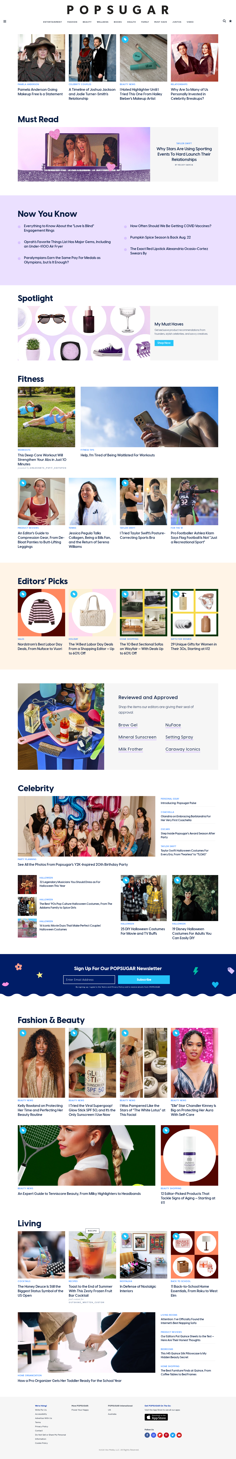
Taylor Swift (127, 528)
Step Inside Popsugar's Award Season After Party (188, 835)
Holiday (73, 639)
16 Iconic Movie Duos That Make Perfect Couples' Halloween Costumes (70, 927)
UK (109, 1410)
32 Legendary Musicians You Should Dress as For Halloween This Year (70, 884)
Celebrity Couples (80, 84)
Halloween (46, 878)
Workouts (24, 450)
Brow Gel (128, 724)
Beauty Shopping (171, 1188)
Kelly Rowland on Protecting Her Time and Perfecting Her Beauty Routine (40, 1110)
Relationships (179, 84)
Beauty (87, 22)
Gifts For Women (181, 639)
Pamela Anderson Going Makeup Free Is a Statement (40, 91)
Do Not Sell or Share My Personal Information (50, 1437)
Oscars (165, 829)
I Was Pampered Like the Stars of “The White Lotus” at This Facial (142, 1110)
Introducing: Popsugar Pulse (178, 803)
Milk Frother (131, 749)
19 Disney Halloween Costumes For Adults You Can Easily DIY (191, 933)
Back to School (181, 1281)
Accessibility (41, 1414)
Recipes (73, 1281)
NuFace (173, 724)
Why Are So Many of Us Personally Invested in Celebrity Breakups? (189, 94)
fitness (31, 379)
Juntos (176, 22)
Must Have (160, 22)
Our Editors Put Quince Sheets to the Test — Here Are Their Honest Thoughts (187, 1338)
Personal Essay (170, 799)
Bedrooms (167, 1349)
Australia (112, 1414)
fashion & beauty (51, 1020)
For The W (177, 528)
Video (190, 22)
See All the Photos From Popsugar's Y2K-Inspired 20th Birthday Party (73, 864)
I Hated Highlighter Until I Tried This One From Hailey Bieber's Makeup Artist (141, 94)
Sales (21, 639)
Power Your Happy (80, 1410)
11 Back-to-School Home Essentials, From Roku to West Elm (194, 1291)
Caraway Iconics (183, 749)
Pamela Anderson (28, 84)
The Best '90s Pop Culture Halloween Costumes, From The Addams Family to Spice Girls (76, 905)
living (29, 1223)
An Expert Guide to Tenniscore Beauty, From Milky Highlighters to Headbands (79, 1194)
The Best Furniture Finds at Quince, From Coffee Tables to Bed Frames (186, 1372)
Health (131, 22)
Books (118, 22)
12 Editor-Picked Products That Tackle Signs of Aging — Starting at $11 (188, 1198)
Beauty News (127, 84)
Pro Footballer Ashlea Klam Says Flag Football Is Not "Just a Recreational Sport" (194, 537)
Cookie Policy (41, 1443)
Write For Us (41, 1410)
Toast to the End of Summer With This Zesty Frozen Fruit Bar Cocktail (90, 1291)
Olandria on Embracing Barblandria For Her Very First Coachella (186, 818)
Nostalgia (126, 1281)
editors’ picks (43, 581)
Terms (104, 987)
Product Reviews (28, 528)
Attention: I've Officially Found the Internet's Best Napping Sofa (182, 1321)
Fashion (72, 22)
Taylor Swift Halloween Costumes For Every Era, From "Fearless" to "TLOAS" (185, 852)
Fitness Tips (87, 450)
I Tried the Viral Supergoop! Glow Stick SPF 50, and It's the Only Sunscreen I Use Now (92, 1110)
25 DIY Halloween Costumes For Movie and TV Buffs (143, 931)
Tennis (72, 528)
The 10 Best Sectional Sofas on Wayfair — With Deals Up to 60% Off (141, 648)
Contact (39, 1430)
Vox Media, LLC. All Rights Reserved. (122, 1450)
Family (145, 22)
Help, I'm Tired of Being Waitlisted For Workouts (118, 455)
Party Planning (27, 859)
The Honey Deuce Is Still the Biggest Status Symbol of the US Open (40, 1291)
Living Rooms (169, 1315)
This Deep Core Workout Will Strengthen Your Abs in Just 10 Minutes (42, 459)
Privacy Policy (118, 987)
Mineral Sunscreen (138, 737)
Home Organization (30, 1375)
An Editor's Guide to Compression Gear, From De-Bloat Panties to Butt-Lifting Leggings (41, 540)
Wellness (102, 22)
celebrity (36, 788)
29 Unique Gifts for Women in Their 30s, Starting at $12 (194, 646)
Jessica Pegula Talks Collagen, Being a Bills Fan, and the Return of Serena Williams (90, 540)
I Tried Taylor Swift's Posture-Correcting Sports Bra (142, 535)
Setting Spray (179, 737)
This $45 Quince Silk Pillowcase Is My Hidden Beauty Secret (183, 1355)
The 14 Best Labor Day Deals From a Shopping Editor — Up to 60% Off (91, 648)
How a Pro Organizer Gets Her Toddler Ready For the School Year (70, 1381)
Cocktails (24, 1281)
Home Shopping (129, 639)
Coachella (167, 812)
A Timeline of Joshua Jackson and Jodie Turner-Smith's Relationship (92, 94)
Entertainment (52, 22)
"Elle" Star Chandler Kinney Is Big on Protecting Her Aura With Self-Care (193, 1110)
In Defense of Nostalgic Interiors (138, 1288)
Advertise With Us (43, 1418)
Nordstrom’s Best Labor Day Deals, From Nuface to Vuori (40, 646)
